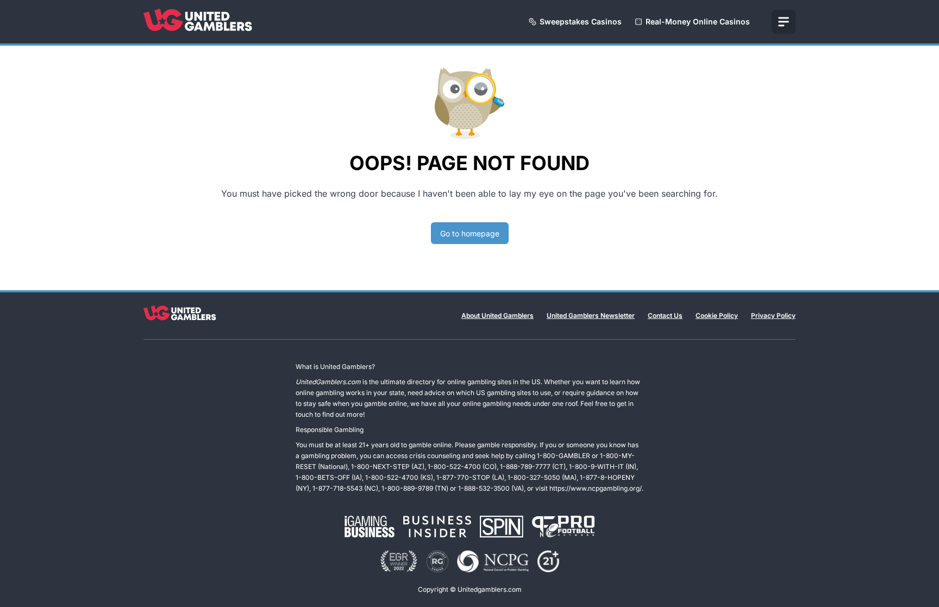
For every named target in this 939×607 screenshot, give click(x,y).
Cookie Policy (717, 315)
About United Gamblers (497, 315)
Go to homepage (469, 233)
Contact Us (665, 315)
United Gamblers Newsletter (591, 315)
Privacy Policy (773, 315)
